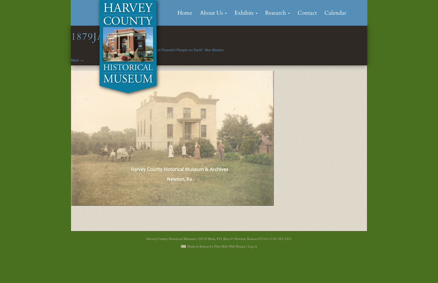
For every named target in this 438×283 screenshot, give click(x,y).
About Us (212, 13)
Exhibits (244, 13)
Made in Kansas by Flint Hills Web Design (216, 246)
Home (184, 13)
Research (276, 13)
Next (77, 60)
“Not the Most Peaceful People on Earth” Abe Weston (181, 49)
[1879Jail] (172, 137)
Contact (307, 13)
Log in (252, 246)
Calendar (335, 13)
